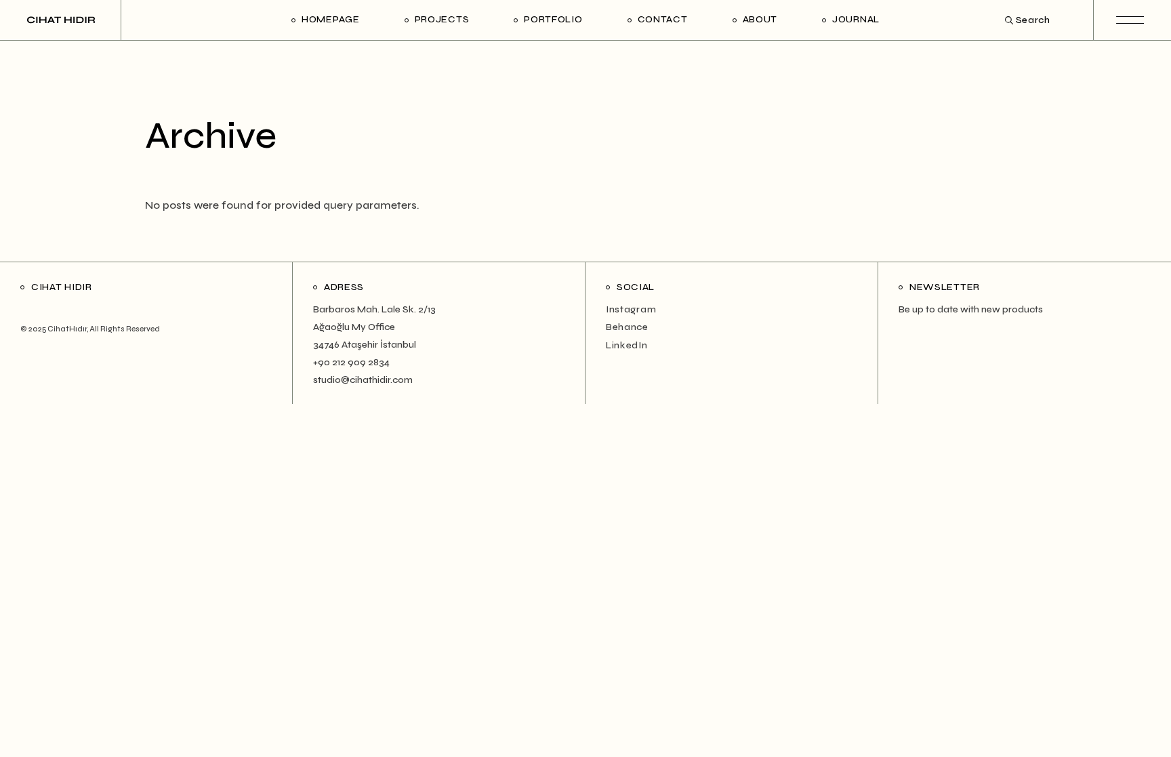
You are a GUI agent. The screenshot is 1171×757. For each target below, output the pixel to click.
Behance (627, 327)
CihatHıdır (67, 329)
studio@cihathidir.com (363, 380)
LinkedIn (627, 345)
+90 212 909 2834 (351, 362)
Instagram (631, 309)
